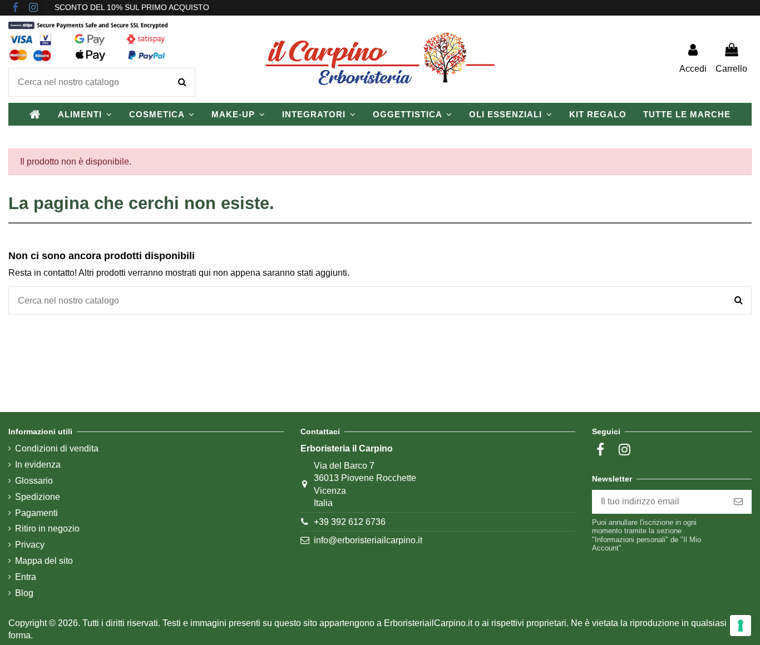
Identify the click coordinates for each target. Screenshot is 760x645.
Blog (24, 593)
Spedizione (37, 497)
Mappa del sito (44, 560)
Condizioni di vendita (56, 448)
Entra (25, 577)
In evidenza (38, 464)
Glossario (34, 480)
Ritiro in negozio (47, 528)
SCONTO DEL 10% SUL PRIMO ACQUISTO (132, 7)
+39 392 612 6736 (350, 522)
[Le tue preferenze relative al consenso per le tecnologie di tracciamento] (740, 625)
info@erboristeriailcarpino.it (368, 540)
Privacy (30, 544)
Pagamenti (36, 513)
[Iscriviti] (738, 502)
